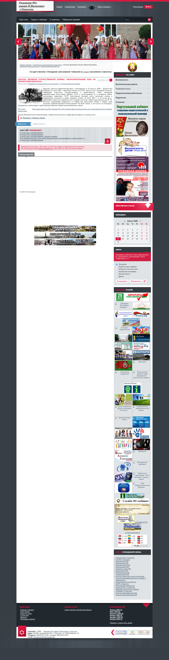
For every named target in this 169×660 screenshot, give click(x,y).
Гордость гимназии (39, 19)
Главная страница (27, 610)
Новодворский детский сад (126, 582)
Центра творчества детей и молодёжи (130, 576)
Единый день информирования (31, 133)
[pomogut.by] (141, 522)
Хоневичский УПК (122, 574)
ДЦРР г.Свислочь (122, 584)
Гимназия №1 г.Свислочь (125, 558)
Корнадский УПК (122, 571)
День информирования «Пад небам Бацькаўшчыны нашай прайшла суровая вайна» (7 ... (53, 138)
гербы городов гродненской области (78, 610)
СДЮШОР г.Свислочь (124, 591)
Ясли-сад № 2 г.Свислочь (125, 587)
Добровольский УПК (123, 569)
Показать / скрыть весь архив (121, 623)
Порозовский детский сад (125, 586)
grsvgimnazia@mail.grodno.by (44, 637)
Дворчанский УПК (122, 567)
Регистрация (25, 612)
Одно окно (23, 19)
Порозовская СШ (122, 563)
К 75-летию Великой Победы (69, 84)
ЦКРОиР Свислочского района (127, 589)
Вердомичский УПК (123, 565)
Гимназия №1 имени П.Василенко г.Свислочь (35, 6)
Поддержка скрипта (27, 619)
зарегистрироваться (45, 149)
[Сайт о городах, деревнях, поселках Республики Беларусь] (132, 533)
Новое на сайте (26, 614)
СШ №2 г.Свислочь (123, 560)
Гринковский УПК (122, 561)
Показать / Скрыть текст (34, 118)
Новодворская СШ (122, 573)
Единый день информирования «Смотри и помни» (38, 136)
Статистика (24, 615)
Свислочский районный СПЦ (126, 593)
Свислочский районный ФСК (126, 595)
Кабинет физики (25, 65)
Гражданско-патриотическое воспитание (47, 65)
